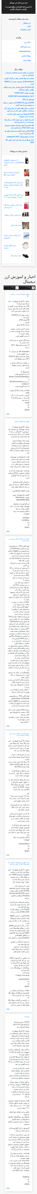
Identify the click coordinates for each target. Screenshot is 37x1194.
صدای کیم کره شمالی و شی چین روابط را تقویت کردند (19, 734)
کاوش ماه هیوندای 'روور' (21, 421)
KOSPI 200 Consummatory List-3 (21, 96)
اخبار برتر (27, 42)
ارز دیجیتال (27, 23)
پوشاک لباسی (25, 56)
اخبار (29, 26)
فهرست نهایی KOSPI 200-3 (24, 93)
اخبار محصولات (25, 29)
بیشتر (7, 413)
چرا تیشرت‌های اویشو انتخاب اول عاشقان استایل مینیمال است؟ (13, 185)
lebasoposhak (24, 51)
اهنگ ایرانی (26, 60)
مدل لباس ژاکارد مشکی (12, 215)
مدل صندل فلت (15, 255)
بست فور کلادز (25, 47)
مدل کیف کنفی (16, 225)
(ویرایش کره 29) (28, 99)
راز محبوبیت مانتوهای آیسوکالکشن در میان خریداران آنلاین (14, 162)
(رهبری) (26, 1016)
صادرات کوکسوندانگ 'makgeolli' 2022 (20, 137)
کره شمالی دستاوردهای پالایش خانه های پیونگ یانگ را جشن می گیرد (18, 863)
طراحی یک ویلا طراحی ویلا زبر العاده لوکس (19, 78)
